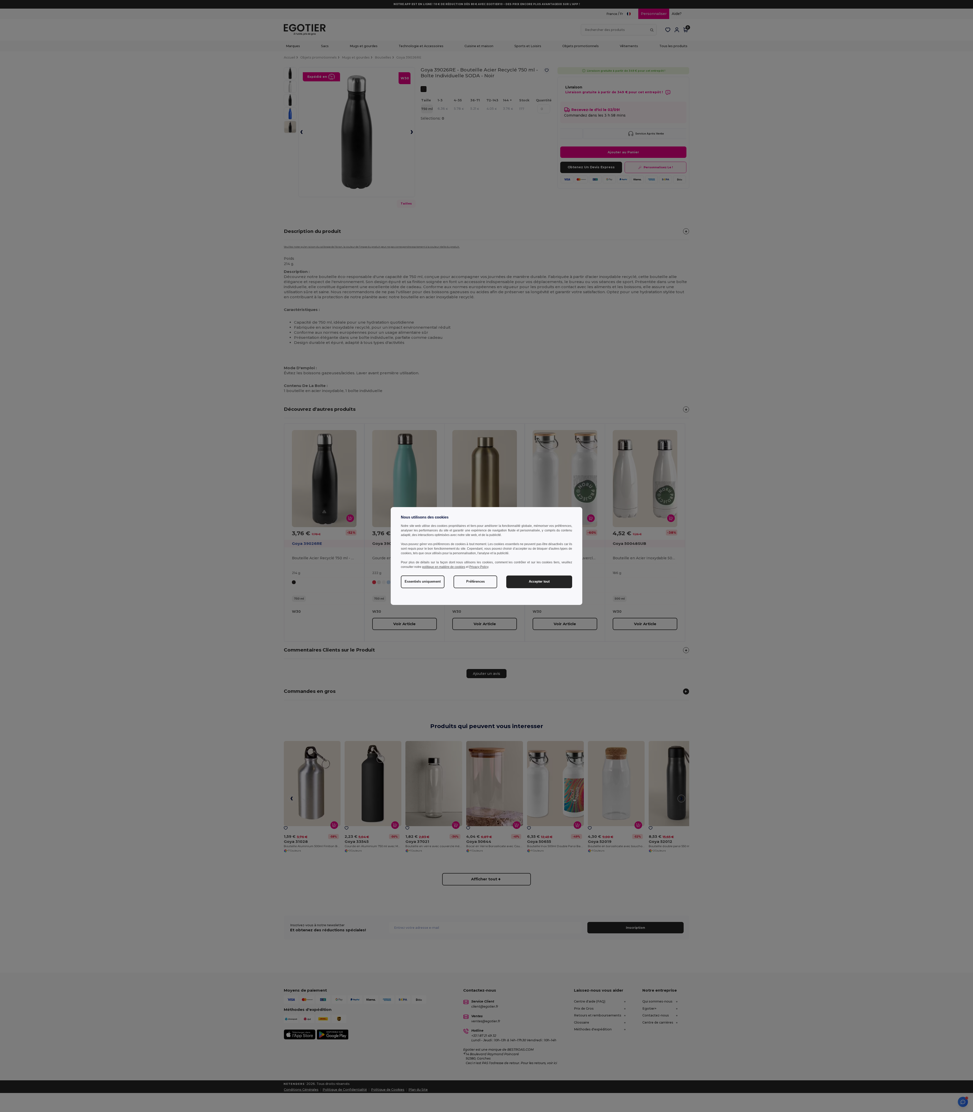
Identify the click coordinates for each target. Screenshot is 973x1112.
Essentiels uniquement (423, 581)
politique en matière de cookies (443, 567)
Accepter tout (539, 581)
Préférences (475, 581)
